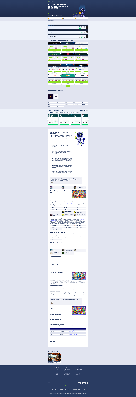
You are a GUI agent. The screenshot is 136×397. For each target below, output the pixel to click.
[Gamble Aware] (76, 389)
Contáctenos (78, 373)
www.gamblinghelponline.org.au (73, 334)
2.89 (67, 122)
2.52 (63, 122)
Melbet (50, 122)
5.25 (54, 122)
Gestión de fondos (67, 373)
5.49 (54, 121)
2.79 (86, 122)
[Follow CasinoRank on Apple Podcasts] (87, 383)
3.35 (79, 121)
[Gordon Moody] (67, 389)
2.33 (74, 121)
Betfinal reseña (54, 51)
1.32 (56, 122)
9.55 (52, 121)
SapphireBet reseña (54, 72)
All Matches (49, 112)
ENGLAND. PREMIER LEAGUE (55, 112)
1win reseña (81, 72)
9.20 (52, 122)
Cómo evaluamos (78, 370)
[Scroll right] (88, 120)
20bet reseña (68, 51)
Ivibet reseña (81, 83)
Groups (87, 110)
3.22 (65, 122)
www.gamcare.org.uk (71, 330)
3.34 (65, 121)
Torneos (57, 373)
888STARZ (50, 121)
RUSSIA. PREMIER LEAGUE (62, 112)
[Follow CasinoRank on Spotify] (85, 383)
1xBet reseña (68, 72)
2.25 (74, 122)
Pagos (57, 370)
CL (48, 382)
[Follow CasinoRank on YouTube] (84, 383)
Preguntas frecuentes (67, 374)
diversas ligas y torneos (70, 203)
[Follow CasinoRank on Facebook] (79, 383)
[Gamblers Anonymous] (56, 389)
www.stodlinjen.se (71, 335)
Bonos (57, 369)
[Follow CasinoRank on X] (82, 383)
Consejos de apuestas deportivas (67, 370)
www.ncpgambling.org (72, 331)
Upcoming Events (82, 110)
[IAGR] (52, 389)
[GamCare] (60, 389)
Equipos (57, 374)
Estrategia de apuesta (67, 369)
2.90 (86, 121)
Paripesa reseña (54, 83)
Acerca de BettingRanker (78, 369)
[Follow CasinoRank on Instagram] (80, 383)
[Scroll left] (48, 120)
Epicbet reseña (81, 51)
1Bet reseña (68, 83)
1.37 (56, 121)
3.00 (67, 121)
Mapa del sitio (78, 374)
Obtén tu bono (54, 60)
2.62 (63, 121)
